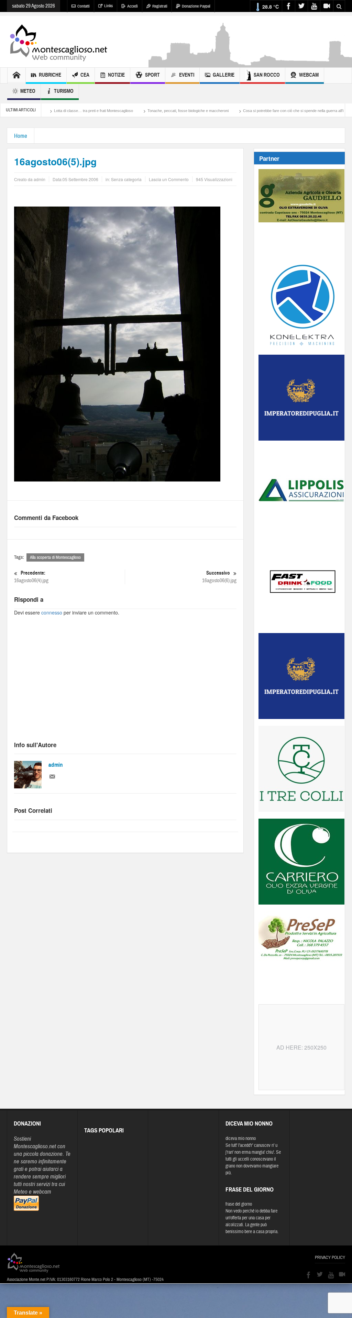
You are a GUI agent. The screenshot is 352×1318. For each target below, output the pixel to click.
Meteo (27, 91)
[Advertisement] (125, 684)
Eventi (186, 75)
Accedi (132, 6)
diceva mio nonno (241, 1139)
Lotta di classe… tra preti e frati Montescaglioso (58, 111)
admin (55, 764)
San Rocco (267, 75)
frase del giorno (239, 1204)
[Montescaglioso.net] (58, 41)
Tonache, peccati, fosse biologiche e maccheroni (153, 111)
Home (20, 136)
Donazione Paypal (196, 6)
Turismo (64, 91)
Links (108, 5)
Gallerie (223, 75)
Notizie (116, 75)
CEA (84, 75)
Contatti (83, 6)
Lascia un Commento (169, 179)
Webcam (309, 75)
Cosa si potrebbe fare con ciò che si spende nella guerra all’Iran (261, 111)
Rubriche (50, 75)
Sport (152, 75)
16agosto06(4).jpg (31, 577)
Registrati (159, 6)
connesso (51, 612)
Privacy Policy (330, 1257)
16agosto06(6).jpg (219, 577)
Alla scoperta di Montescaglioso (55, 557)
